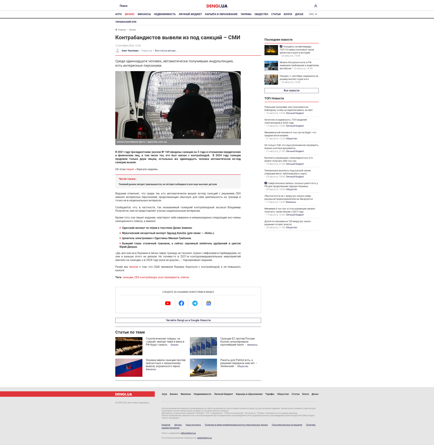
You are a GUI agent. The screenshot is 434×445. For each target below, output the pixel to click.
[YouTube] (168, 303)
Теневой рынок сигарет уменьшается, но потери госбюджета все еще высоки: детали (168, 184)
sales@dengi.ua (204, 438)
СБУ (136, 277)
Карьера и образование (221, 14)
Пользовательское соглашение (287, 425)
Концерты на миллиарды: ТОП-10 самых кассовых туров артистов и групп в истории (297, 49)
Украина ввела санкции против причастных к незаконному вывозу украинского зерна (165, 363)
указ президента (168, 277)
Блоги (288, 14)
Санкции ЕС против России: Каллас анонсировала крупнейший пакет (237, 341)
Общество (261, 14)
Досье (299, 14)
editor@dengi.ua (188, 433)
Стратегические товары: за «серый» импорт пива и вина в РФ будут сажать (165, 341)
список (184, 277)
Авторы (178, 425)
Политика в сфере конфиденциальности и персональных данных (236, 425)
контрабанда (148, 277)
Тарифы (246, 14)
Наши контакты (193, 425)
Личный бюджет (190, 14)
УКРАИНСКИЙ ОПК (125, 21)
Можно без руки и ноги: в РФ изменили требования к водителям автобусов (299, 65)
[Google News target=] (208, 303)
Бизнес (130, 14)
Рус (311, 14)
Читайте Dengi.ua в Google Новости (188, 320)
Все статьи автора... (166, 50)
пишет (130, 169)
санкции (128, 277)
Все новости (291, 90)
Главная (122, 30)
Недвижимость (165, 14)
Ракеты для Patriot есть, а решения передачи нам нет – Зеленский (238, 363)
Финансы (144, 14)
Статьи (276, 14)
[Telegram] (195, 303)
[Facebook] (181, 303)
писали (133, 266)
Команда (166, 425)
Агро (118, 14)
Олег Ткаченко (130, 50)
